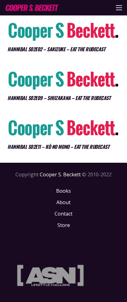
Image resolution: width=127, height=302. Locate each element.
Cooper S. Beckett (60, 174)
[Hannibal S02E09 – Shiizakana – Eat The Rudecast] (63, 80)
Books (63, 190)
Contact (63, 213)
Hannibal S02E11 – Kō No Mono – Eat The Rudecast (58, 146)
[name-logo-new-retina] (32, 7)
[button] (119, 8)
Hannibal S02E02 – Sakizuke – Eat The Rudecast (56, 49)
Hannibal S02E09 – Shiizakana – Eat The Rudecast (58, 98)
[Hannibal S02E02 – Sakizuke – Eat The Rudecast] (63, 31)
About (63, 202)
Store (63, 225)
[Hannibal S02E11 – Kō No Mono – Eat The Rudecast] (63, 128)
